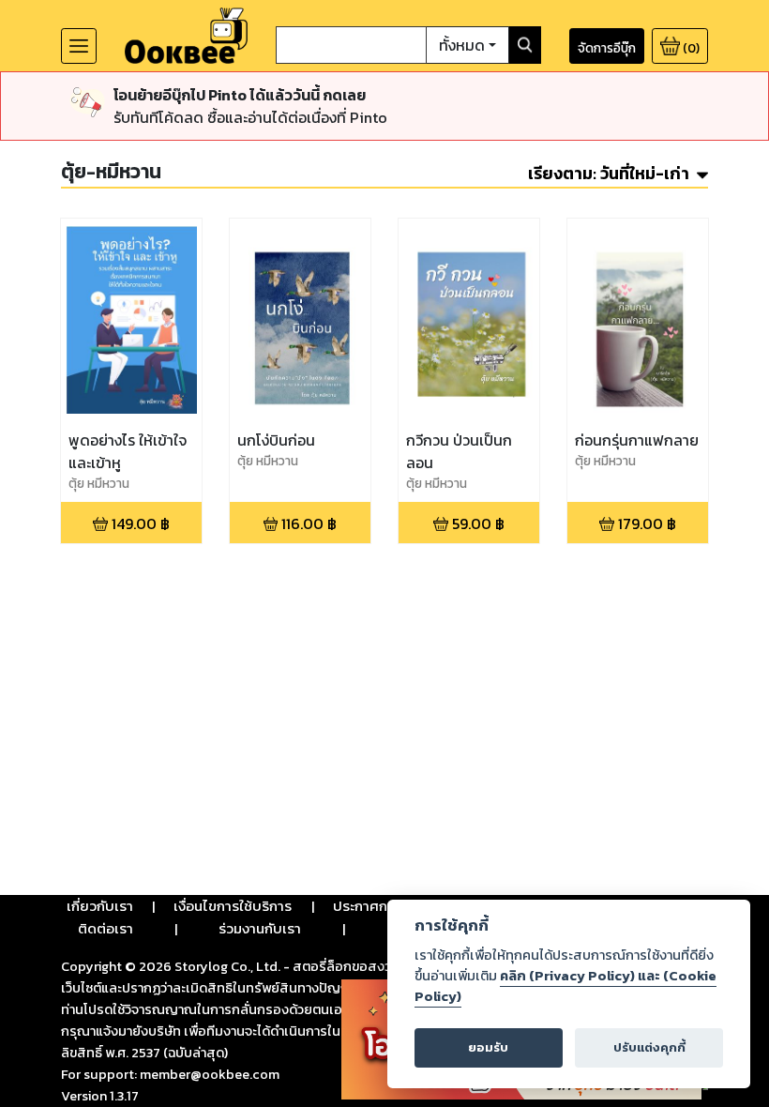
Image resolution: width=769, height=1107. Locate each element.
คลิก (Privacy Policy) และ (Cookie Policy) (565, 986)
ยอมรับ (488, 1047)
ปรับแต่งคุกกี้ (649, 1047)
